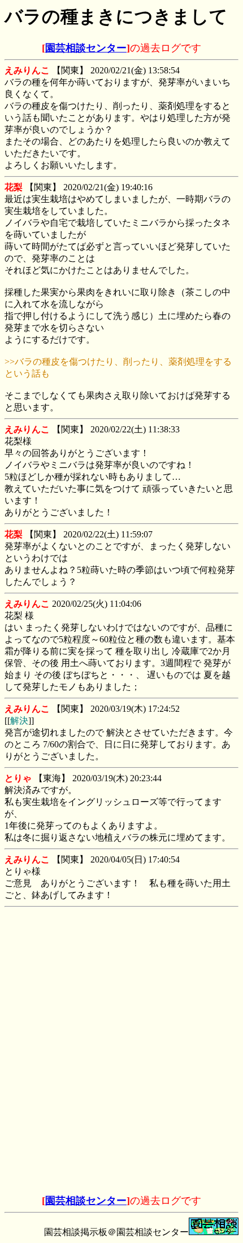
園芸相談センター (86, 48)
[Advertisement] (121, 982)
